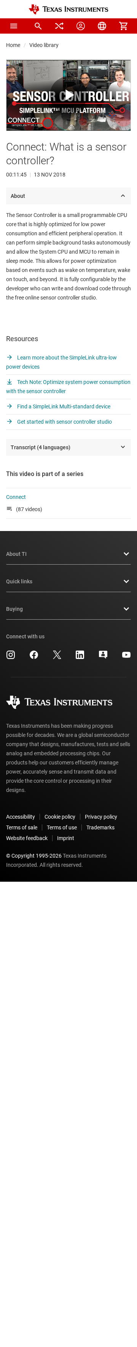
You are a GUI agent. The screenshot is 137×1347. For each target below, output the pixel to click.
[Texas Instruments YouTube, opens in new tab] (126, 657)
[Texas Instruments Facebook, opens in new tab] (33, 657)
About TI (16, 554)
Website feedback (27, 838)
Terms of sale (21, 827)
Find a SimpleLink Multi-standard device (63, 406)
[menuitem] (38, 26)
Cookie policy (60, 817)
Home (13, 45)
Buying (14, 609)
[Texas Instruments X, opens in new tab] (57, 657)
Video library (44, 45)
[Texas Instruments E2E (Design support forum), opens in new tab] (103, 657)
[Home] (68, 9)
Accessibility (20, 817)
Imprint (65, 838)
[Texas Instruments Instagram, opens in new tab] (10, 657)
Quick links (19, 581)
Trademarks (100, 827)
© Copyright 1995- (34, 856)
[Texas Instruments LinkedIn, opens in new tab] (79, 657)
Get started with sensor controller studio (64, 422)
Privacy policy (101, 817)
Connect (16, 497)
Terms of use (62, 827)
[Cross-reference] (59, 26)
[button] (13, 26)
